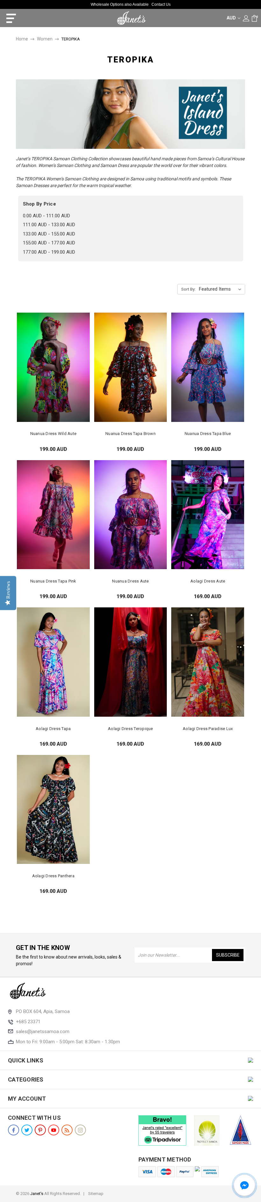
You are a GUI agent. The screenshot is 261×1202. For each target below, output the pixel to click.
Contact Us (161, 4)
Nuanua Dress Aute (130, 581)
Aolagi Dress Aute (207, 581)
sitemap (95, 1193)
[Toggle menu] (9, 18)
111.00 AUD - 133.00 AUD (49, 225)
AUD (232, 17)
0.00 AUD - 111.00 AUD (46, 216)
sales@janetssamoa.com (42, 1031)
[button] (244, 1185)
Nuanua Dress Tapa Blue (208, 433)
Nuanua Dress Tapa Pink (53, 581)
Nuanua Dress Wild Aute (53, 433)
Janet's (36, 1193)
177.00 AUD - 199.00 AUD (49, 252)
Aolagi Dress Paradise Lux (208, 728)
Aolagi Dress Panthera (53, 875)
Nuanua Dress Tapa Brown (130, 433)
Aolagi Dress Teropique (130, 728)
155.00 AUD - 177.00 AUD (49, 243)
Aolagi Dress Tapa (53, 728)
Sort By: (188, 289)
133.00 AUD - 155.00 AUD (49, 234)
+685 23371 (28, 1022)
